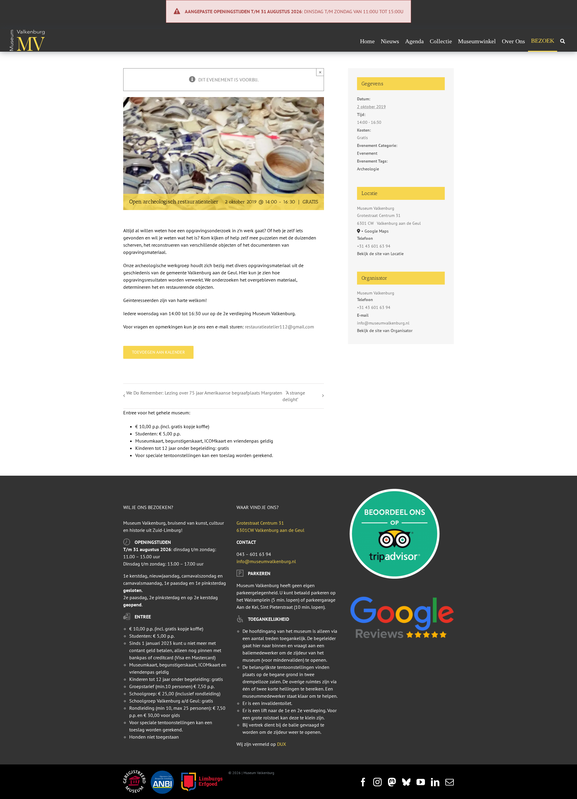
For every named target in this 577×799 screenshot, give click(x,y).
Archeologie (368, 169)
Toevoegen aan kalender (158, 352)
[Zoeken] (562, 41)
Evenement (367, 153)
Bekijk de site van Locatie (380, 253)
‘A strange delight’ (293, 396)
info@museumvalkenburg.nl (266, 561)
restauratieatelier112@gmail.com (279, 327)
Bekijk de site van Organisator (385, 330)
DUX (281, 744)
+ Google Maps (375, 231)
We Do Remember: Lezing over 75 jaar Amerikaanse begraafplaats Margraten (204, 393)
